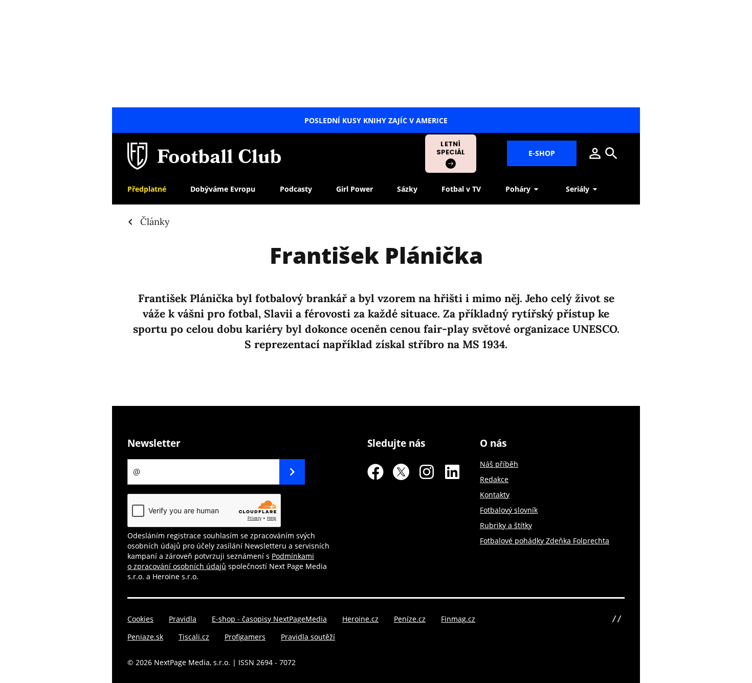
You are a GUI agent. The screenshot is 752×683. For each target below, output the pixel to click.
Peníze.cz (410, 619)
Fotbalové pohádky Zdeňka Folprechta (544, 540)
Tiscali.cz (194, 637)
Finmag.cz (458, 619)
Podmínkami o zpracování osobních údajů (220, 561)
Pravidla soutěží (308, 637)
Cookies (140, 619)
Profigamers (245, 637)
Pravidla (182, 619)
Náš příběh (499, 464)
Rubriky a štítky (506, 525)
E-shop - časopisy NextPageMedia (269, 619)
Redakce (494, 479)
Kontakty (495, 494)
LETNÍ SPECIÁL (451, 148)
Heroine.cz (360, 619)
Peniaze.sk (145, 637)
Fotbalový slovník (509, 510)
